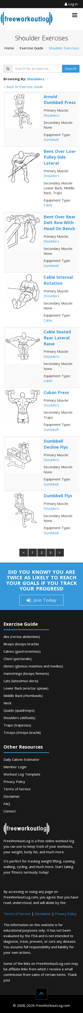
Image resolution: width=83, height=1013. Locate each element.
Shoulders (35, 79)
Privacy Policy (14, 781)
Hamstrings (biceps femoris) (26, 673)
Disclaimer (11, 796)
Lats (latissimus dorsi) (20, 680)
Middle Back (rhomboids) (23, 695)
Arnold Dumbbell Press (60, 99)
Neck (7, 703)
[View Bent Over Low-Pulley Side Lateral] (22, 165)
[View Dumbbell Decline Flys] (22, 455)
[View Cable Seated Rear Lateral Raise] (22, 346)
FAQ (6, 803)
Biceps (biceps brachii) (21, 644)
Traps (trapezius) (17, 725)
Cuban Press (56, 392)
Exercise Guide (31, 48)
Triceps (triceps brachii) (22, 732)
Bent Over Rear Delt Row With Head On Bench (60, 222)
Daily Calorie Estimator (21, 759)
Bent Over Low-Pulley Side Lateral (60, 157)
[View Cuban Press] (22, 406)
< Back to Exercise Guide (23, 86)
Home (9, 48)
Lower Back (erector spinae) (25, 688)
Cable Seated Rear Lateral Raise (57, 337)
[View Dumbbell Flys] (22, 509)
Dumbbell (51, 139)
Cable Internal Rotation (58, 280)
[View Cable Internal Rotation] (22, 291)
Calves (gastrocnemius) (22, 651)
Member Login (15, 766)
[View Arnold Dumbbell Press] (22, 110)
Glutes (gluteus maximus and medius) (33, 666)
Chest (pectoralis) (17, 658)
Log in (72, 4)
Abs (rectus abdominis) (21, 636)
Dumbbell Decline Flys (56, 444)
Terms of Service (17, 789)
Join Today (44, 600)
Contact (9, 811)
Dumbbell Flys (58, 495)
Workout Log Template (21, 774)
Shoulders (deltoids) (19, 717)
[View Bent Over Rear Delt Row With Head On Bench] (22, 230)
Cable (48, 205)
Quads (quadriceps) (19, 710)
